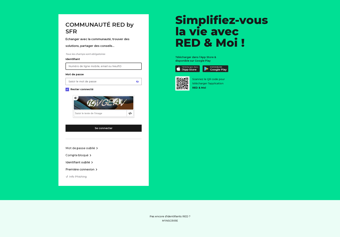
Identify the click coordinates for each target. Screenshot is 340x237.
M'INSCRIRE (170, 220)
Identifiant (73, 59)
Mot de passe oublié (80, 148)
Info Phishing (78, 176)
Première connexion (80, 169)
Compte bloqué (77, 155)
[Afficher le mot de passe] (137, 81)
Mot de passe (75, 74)
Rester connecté (82, 89)
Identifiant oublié (78, 162)
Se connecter (103, 128)
